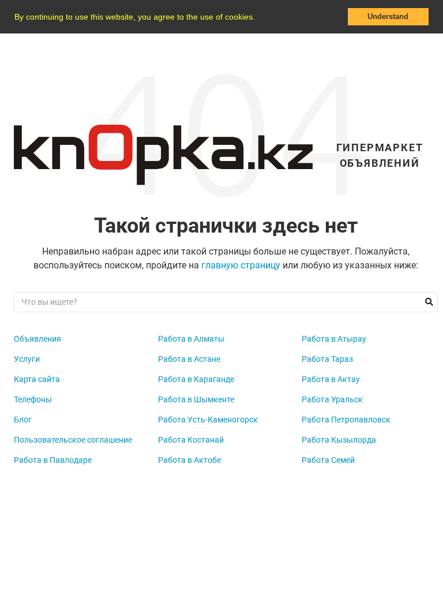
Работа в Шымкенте (196, 399)
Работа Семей (328, 460)
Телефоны (33, 399)
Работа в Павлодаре (53, 460)
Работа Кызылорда (339, 439)
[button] (259, 18)
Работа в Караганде (196, 379)
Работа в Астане (189, 359)
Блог (23, 419)
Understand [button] (387, 17)
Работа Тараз (327, 359)
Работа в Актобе (189, 460)
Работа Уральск (332, 399)
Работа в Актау (331, 379)
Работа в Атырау (334, 338)
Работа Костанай (191, 439)
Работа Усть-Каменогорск (208, 419)
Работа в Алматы (191, 338)
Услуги (27, 359)
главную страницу (240, 265)
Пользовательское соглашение (73, 439)
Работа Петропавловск (346, 419)
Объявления (37, 338)
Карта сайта (37, 379)
